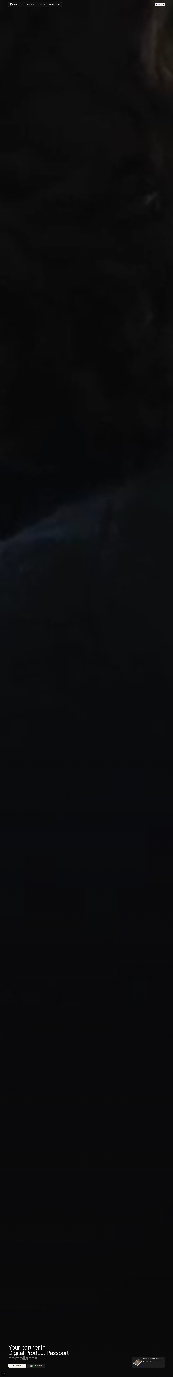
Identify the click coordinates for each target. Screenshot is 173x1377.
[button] (51, 4)
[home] (14, 4)
